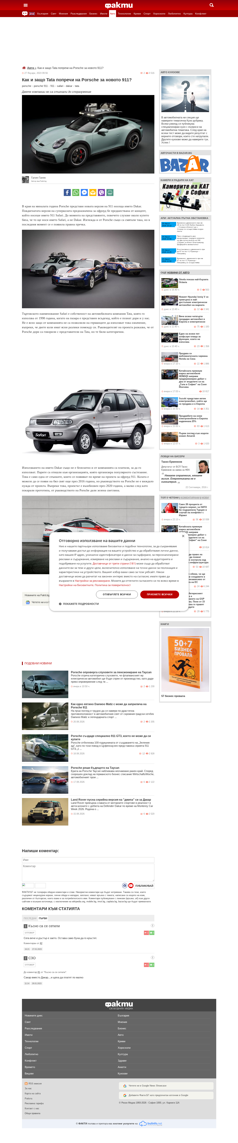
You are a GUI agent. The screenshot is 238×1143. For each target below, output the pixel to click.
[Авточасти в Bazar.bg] (184, 163)
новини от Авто (178, 272)
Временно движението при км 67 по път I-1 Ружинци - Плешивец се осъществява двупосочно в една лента (190, 261)
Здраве (122, 1060)
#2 (41, 943)
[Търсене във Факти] (211, 5)
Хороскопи (159, 13)
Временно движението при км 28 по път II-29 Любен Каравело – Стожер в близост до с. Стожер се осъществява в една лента (190, 227)
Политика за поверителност (113, 585)
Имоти (103, 13)
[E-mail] (92, 192)
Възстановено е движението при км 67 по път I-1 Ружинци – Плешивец (191, 251)
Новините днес (34, 1015)
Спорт (147, 13)
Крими (137, 13)
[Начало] (119, 5)
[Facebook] (67, 192)
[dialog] (119, 571)
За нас (28, 1088)
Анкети (122, 1067)
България (42, 13)
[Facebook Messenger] (84, 192)
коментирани (190, 497)
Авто (112, 13)
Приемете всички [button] (159, 594)
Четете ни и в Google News (48, 602)
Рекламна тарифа (34, 1103)
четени (174, 497)
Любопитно (174, 13)
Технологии (124, 13)
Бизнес (93, 13)
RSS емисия (35, 1083)
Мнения (63, 13)
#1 (39, 972)
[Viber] (101, 192)
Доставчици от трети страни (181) (114, 563)
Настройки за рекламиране (92, 580)
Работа (28, 1098)
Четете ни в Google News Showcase (147, 1085)
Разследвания (79, 13)
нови (205, 497)
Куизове (123, 1073)
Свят (53, 13)
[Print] (109, 192)
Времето (30, 1067)
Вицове (29, 1073)
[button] (79, 604)
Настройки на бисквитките (76, 585)
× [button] (183, 536)
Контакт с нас (32, 1108)
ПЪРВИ (43, 918)
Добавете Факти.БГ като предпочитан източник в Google (158, 1095)
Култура (188, 13)
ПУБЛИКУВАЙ (144, 885)
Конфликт (200, 13)
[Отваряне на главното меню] (25, 5)
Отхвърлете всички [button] (117, 594)
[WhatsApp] (75, 192)
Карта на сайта (33, 1093)
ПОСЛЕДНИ (30, 918)
